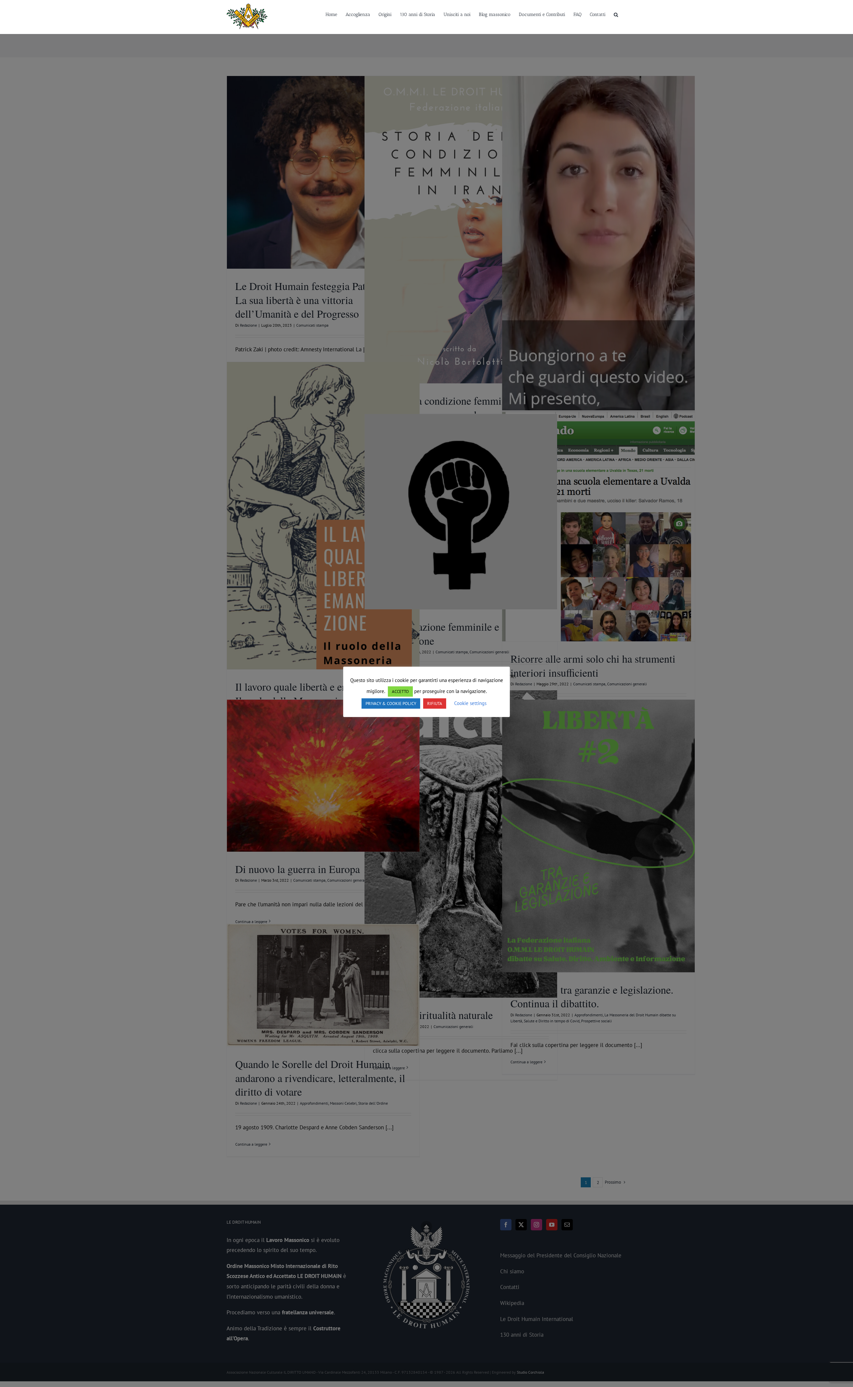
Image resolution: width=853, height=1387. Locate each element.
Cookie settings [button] (470, 703)
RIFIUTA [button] (434, 703)
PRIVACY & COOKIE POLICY (391, 703)
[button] (616, 14)
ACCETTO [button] (400, 691)
